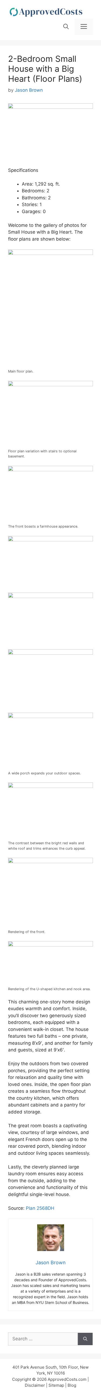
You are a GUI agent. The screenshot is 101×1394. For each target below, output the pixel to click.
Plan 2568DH (40, 1208)
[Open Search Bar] (66, 27)
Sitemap (56, 1385)
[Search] (85, 1338)
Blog (72, 1385)
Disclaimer (35, 1385)
